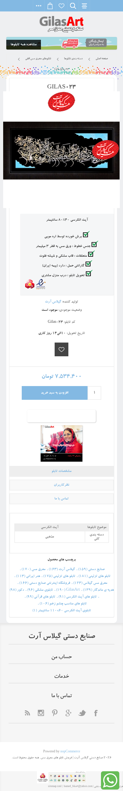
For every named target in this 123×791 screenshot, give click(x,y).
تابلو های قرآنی (44, 597)
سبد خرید (50, 5)
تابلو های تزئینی (99, 576)
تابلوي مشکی (44, 590)
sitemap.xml (54, 786)
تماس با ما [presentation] (61, 499)
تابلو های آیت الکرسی (81, 597)
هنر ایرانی (33, 576)
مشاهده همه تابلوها (24, 45)
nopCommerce (70, 752)
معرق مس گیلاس (95, 583)
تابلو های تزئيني (64, 576)
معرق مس (38, 569)
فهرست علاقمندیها (61, 5)
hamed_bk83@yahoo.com (78, 786)
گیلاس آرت (67, 569)
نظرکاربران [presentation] (61, 485)
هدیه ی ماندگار (103, 590)
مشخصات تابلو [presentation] (61, 471)
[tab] (61, 471)
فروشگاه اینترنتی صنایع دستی (49, 583)
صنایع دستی (96, 569)
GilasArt (73, 590)
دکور (20, 590)
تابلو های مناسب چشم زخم (68, 604)
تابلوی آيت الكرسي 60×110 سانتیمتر (64, 611)
